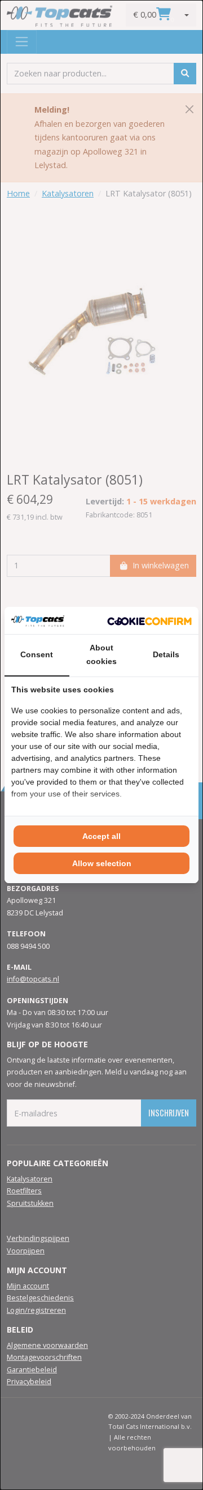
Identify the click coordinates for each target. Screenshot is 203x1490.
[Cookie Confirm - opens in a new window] (149, 620)
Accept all (101, 836)
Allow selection (101, 863)
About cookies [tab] (101, 654)
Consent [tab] (36, 654)
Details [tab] (166, 654)
